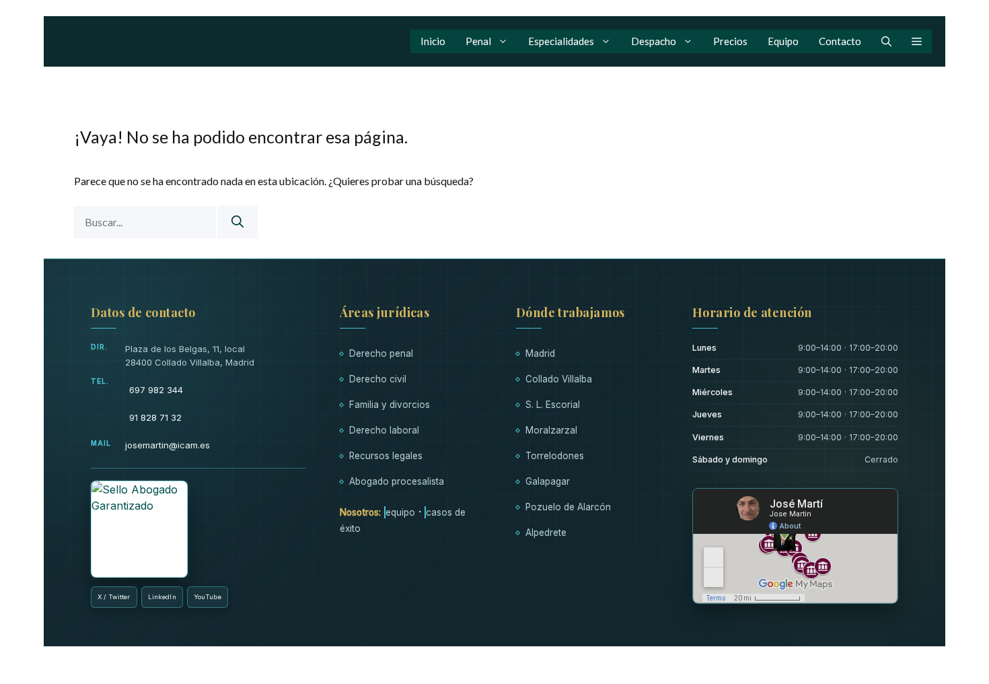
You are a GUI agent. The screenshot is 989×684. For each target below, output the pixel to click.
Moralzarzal (551, 430)
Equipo (783, 41)
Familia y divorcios (389, 404)
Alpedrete (545, 532)
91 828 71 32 (155, 417)
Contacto (840, 41)
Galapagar (547, 481)
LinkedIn (162, 597)
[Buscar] (237, 221)
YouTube (207, 597)
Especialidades (561, 41)
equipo (400, 512)
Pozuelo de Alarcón (568, 507)
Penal (478, 41)
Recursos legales (386, 455)
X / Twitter (114, 597)
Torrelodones (554, 455)
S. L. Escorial (552, 404)
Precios (730, 41)
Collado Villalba (558, 379)
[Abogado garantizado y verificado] (139, 529)
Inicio (432, 41)
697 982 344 (156, 389)
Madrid (540, 353)
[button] (886, 41)
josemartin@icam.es (167, 445)
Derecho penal (381, 353)
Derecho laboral (384, 430)
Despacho (653, 41)
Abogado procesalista (396, 481)
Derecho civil (377, 379)
